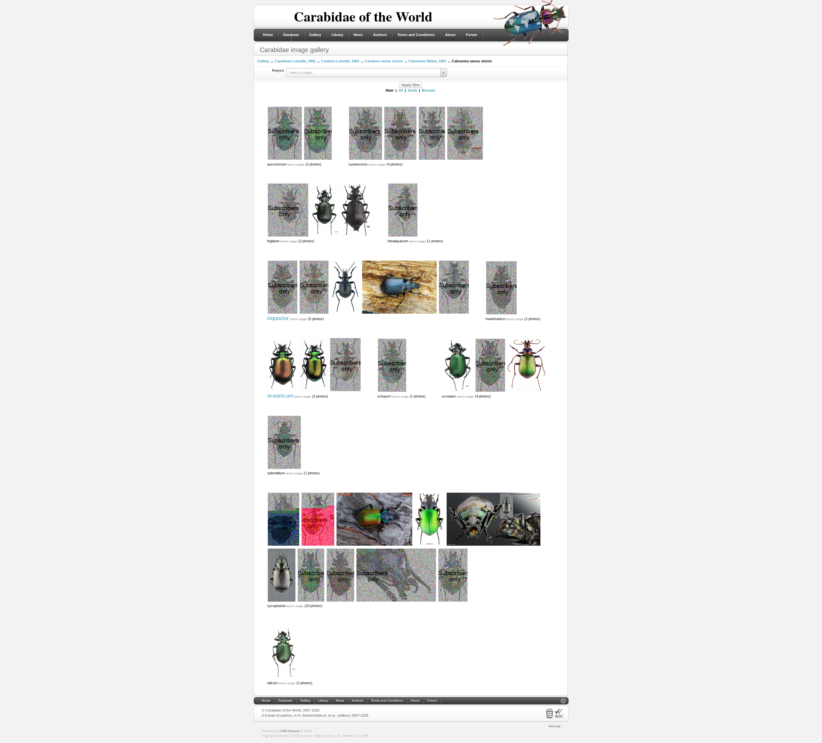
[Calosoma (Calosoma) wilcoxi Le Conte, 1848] (282, 678)
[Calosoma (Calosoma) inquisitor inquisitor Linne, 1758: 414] (345, 313)
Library (337, 35)
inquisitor (278, 318)
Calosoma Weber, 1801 (427, 61)
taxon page (295, 164)
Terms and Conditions (416, 35)
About (450, 35)
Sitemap (554, 726)
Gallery (315, 35)
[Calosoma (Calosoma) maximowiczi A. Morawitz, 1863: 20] (501, 314)
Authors (380, 35)
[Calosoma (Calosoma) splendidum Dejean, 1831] (284, 468)
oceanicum (280, 396)
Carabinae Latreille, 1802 (295, 61)
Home (268, 35)
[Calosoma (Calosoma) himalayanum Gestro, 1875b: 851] (403, 236)
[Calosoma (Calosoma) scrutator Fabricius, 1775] (458, 391)
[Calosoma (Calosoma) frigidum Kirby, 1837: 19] (288, 236)
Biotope (428, 90)
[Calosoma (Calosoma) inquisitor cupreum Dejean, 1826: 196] (282, 313)
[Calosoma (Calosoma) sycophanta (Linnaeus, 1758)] (453, 601)
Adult (412, 90)
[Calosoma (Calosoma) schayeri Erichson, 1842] (392, 391)
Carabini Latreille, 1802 (340, 61)
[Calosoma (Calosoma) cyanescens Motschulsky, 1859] (365, 159)
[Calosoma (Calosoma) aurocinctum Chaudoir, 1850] (284, 159)
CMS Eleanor (290, 731)
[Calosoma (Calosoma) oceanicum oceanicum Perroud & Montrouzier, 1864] (345, 390)
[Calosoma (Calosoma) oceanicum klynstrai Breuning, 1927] (282, 390)
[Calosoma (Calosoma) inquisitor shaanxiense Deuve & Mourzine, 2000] (465, 159)
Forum (471, 35)
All (400, 90)
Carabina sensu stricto (384, 61)
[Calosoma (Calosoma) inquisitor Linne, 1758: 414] (399, 313)
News (358, 35)
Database (291, 35)
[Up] (563, 701)
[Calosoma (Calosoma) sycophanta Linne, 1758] (283, 545)
